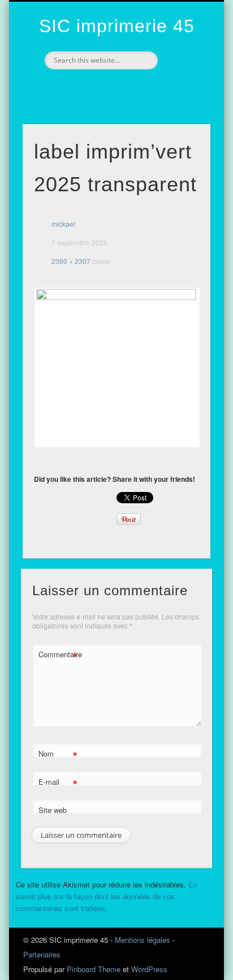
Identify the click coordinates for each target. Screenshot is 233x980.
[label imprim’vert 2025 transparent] (116, 367)
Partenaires (42, 954)
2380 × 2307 (70, 261)
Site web (52, 810)
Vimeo (103, 89)
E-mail (57, 783)
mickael (63, 223)
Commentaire (58, 656)
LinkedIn (150, 89)
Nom (57, 755)
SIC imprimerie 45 (117, 26)
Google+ (127, 89)
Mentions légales (142, 939)
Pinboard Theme (93, 969)
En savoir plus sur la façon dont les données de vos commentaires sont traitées (106, 896)
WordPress (149, 969)
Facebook (79, 89)
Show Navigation (182, 101)
